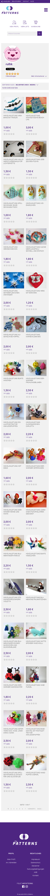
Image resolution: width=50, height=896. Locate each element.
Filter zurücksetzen (10, 88)
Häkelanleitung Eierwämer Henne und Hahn (12, 512)
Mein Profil (11, 859)
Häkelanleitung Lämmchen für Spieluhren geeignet (36, 512)
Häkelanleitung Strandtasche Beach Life (35, 117)
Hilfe (32, 1)
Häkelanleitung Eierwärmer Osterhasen (35, 467)
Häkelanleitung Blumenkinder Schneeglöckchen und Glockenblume (12, 644)
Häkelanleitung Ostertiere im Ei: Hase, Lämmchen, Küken (13, 731)
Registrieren (16, 1)
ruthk (8, 130)
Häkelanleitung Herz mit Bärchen (35, 292)
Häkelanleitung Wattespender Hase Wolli (36, 642)
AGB (35, 872)
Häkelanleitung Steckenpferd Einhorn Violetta (12, 599)
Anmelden (6, 1)
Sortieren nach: (8, 85)
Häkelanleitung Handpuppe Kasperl (35, 774)
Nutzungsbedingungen (35, 869)
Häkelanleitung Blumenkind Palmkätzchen (36, 598)
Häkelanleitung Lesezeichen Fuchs (35, 160)
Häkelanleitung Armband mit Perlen (12, 116)
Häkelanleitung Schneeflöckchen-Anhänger (11, 293)
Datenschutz (35, 862)
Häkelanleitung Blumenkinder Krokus (12, 555)
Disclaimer (35, 866)
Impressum (35, 859)
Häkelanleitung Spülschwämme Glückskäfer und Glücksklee (12, 775)
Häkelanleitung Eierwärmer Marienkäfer (12, 686)
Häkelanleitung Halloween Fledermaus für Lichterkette (13, 161)
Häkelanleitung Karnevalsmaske (33, 336)
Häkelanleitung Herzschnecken (10, 248)
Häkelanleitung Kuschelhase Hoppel (12, 336)
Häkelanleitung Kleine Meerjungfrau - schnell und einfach (36, 249)
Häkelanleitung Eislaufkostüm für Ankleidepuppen (12, 424)
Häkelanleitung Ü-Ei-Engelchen (35, 204)
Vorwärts (31, 809)
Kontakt (26, 1)
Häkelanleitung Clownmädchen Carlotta (33, 424)
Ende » (39, 809)
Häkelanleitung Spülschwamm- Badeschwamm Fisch (12, 205)
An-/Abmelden (11, 862)
